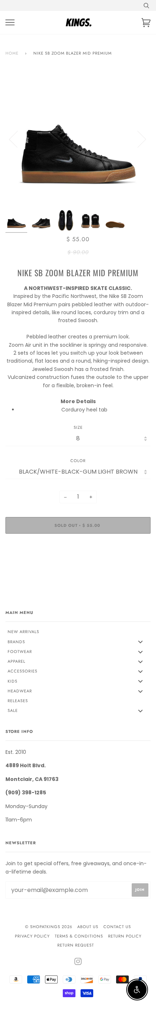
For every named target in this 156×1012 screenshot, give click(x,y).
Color (78, 461)
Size (78, 427)
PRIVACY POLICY (32, 936)
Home (12, 53)
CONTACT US (117, 927)
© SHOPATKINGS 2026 (48, 927)
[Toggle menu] (140, 642)
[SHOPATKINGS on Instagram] (78, 963)
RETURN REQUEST (75, 945)
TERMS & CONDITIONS (79, 936)
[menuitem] (78, 632)
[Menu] (10, 22)
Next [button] (137, 139)
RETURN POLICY (124, 936)
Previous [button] (17, 139)
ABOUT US (87, 927)
